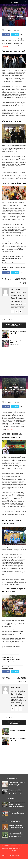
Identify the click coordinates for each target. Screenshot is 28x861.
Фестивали (14, 13)
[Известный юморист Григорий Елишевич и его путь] (5, 827)
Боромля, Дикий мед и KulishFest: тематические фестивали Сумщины (20, 281)
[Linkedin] (16, 311)
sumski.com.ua (5, 46)
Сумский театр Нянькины (7, 267)
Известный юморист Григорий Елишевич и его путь (17, 827)
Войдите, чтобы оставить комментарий (14, 325)
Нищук (19, 258)
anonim (12, 344)
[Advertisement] (14, 360)
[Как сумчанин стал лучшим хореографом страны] (5, 334)
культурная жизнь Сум (20, 256)
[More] (21, 34)
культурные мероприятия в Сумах (9, 258)
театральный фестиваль (20, 267)
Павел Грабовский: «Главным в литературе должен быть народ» (16, 834)
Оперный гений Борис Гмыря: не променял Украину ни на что (16, 791)
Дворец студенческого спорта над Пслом (7, 280)
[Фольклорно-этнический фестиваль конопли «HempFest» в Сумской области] (5, 804)
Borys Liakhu (8, 30)
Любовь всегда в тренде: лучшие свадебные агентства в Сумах (17, 784)
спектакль (4, 260)
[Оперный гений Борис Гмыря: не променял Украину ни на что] (5, 791)
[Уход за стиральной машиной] (5, 343)
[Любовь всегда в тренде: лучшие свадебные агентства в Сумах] (5, 784)
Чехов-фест (4, 269)
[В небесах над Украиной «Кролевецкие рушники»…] (5, 813)
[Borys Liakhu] (3, 30)
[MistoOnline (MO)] (20, 311)
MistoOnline (17, 848)
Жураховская (11, 256)
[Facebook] (12, 311)
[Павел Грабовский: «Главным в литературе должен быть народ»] (5, 835)
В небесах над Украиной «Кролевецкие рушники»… (17, 813)
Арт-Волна (4, 256)
